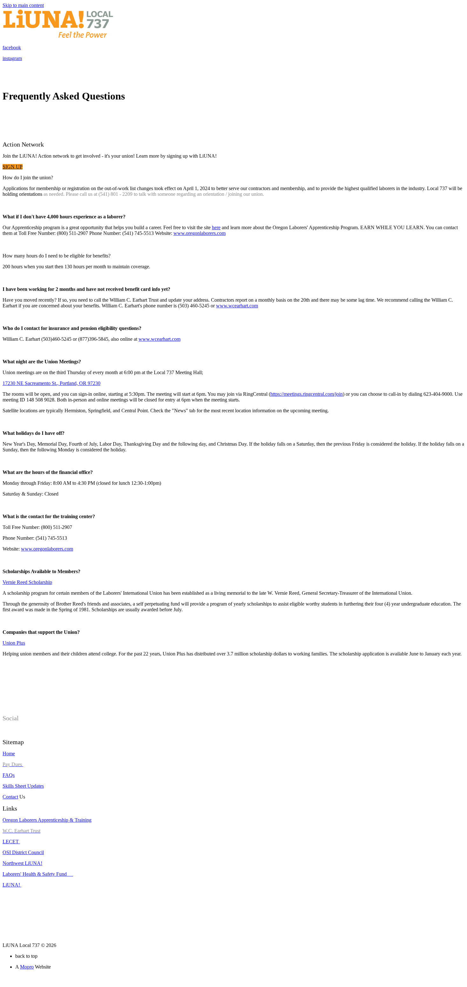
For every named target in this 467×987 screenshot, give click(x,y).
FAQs (9, 775)
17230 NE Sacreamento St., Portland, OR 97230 (51, 383)
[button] (13, 166)
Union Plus (14, 643)
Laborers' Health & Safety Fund (38, 874)
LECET (11, 841)
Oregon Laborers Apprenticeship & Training (47, 820)
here (216, 227)
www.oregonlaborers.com (199, 233)
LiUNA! (12, 885)
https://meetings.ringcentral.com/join (306, 394)
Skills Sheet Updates (23, 786)
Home (9, 753)
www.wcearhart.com (237, 305)
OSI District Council (23, 852)
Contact (10, 796)
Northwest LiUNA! (22, 863)
